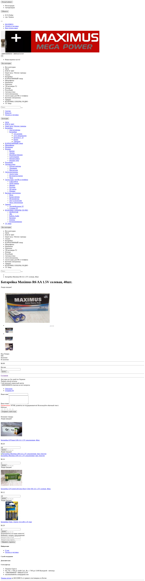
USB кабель (13, 181)
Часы (11, 178)
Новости (8, 113)
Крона (16, 139)
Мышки (12, 185)
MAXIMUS (9, 24)
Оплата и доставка (12, 26)
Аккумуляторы (14, 130)
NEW (7, 122)
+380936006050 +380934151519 (12, 54)
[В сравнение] (12, 450)
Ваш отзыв (5, 403)
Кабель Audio (14, 216)
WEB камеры (14, 183)
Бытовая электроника (13, 193)
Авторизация (10, 7)
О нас (7, 550)
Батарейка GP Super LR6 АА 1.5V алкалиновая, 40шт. (20, 440)
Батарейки (9, 128)
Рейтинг (4, 407)
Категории (5, 118)
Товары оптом (6, 578)
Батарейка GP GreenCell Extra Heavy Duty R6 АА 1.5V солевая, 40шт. (26, 489)
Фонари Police (14, 158)
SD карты (12, 189)
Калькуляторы (14, 197)
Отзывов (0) (9, 390)
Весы (11, 195)
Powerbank (9, 162)
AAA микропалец (20, 136)
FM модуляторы (15, 166)
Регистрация (9, 6)
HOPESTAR (13, 212)
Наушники (9, 147)
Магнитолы (13, 170)
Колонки (12, 218)
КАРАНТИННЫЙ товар (14, 143)
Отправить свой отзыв (9, 411)
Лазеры (12, 153)
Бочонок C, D (18, 137)
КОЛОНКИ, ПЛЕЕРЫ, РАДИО (16, 210)
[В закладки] (10, 450)
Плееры (12, 220)
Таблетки (17, 141)
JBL (10, 214)
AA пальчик (18, 134)
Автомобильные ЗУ (16, 206)
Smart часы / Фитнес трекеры (15, 126)
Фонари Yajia (14, 160)
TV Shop (8, 223)
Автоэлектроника (11, 172)
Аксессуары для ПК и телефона (16, 180)
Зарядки (8, 204)
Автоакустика (10, 164)
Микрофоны (9, 145)
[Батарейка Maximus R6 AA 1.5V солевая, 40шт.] (27, 325)
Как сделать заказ (11, 28)
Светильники (14, 157)
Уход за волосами (15, 201)
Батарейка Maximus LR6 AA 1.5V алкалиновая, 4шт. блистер (23, 456)
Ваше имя (4, 394)
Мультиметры (14, 199)
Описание (8, 389)
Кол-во (3, 367)
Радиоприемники (15, 222)
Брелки (12, 151)
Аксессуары (13, 174)
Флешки (12, 191)
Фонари (8, 149)
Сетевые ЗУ (13, 208)
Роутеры (12, 187)
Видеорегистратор (16, 176)
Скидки (8, 111)
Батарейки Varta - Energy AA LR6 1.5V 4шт (16, 522)
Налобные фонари (16, 155)
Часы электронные (16, 202)
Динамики (13, 168)
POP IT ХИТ (9, 124)
